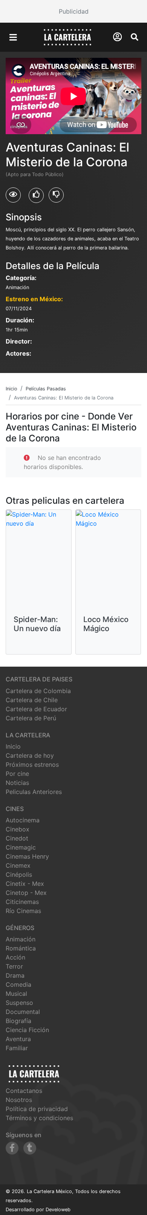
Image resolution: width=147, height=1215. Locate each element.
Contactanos (24, 1090)
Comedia (18, 984)
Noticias (17, 782)
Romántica (21, 948)
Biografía (18, 1021)
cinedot (17, 838)
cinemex (18, 865)
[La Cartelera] (67, 36)
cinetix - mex (25, 883)
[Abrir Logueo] (117, 36)
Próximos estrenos (32, 764)
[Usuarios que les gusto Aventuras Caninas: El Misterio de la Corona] (36, 195)
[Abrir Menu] (13, 37)
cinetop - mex (26, 892)
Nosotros (19, 1100)
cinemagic (21, 847)
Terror (14, 966)
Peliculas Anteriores (34, 792)
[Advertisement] (73, 11)
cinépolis (19, 874)
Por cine (17, 773)
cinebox (17, 829)
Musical (16, 993)
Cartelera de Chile (32, 700)
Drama (15, 975)
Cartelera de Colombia (38, 691)
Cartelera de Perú (31, 718)
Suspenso (19, 1002)
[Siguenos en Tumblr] (29, 1148)
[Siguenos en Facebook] (12, 1148)
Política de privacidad (37, 1109)
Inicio (13, 746)
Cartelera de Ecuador (36, 709)
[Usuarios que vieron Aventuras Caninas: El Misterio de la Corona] (13, 195)
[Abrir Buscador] (134, 37)
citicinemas (22, 901)
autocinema (23, 820)
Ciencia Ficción (27, 1030)
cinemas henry (27, 856)
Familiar (17, 1048)
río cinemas (23, 911)
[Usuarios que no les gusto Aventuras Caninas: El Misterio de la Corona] (56, 195)
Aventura (18, 1039)
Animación (20, 939)
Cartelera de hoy (30, 755)
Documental (23, 1011)
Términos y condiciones (39, 1118)
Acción (15, 957)
